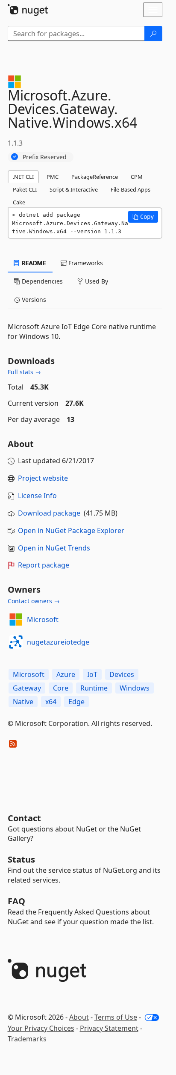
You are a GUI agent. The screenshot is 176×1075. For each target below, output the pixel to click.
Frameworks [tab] (85, 263)
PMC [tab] (53, 177)
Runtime (94, 688)
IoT (92, 674)
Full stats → (24, 372)
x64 (50, 701)
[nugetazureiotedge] (15, 642)
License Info (37, 495)
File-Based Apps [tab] (130, 189)
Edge (76, 701)
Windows (135, 688)
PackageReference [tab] (94, 177)
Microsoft (43, 619)
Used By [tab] (95, 281)
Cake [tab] (19, 202)
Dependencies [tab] (41, 281)
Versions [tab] (33, 299)
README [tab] (33, 263)
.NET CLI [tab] (23, 177)
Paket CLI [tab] (25, 189)
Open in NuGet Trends (54, 548)
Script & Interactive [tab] (74, 189)
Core (60, 688)
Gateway (27, 688)
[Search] (153, 33)
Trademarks (27, 1038)
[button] (143, 217)
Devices (121, 674)
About (79, 1017)
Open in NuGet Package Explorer (71, 530)
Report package (43, 565)
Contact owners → (34, 601)
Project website (43, 478)
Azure (65, 674)
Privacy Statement (109, 1028)
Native (23, 701)
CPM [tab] (137, 177)
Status (21, 859)
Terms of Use (115, 1017)
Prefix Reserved (45, 157)
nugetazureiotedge (58, 642)
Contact (24, 818)
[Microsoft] (15, 619)
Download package (49, 513)
